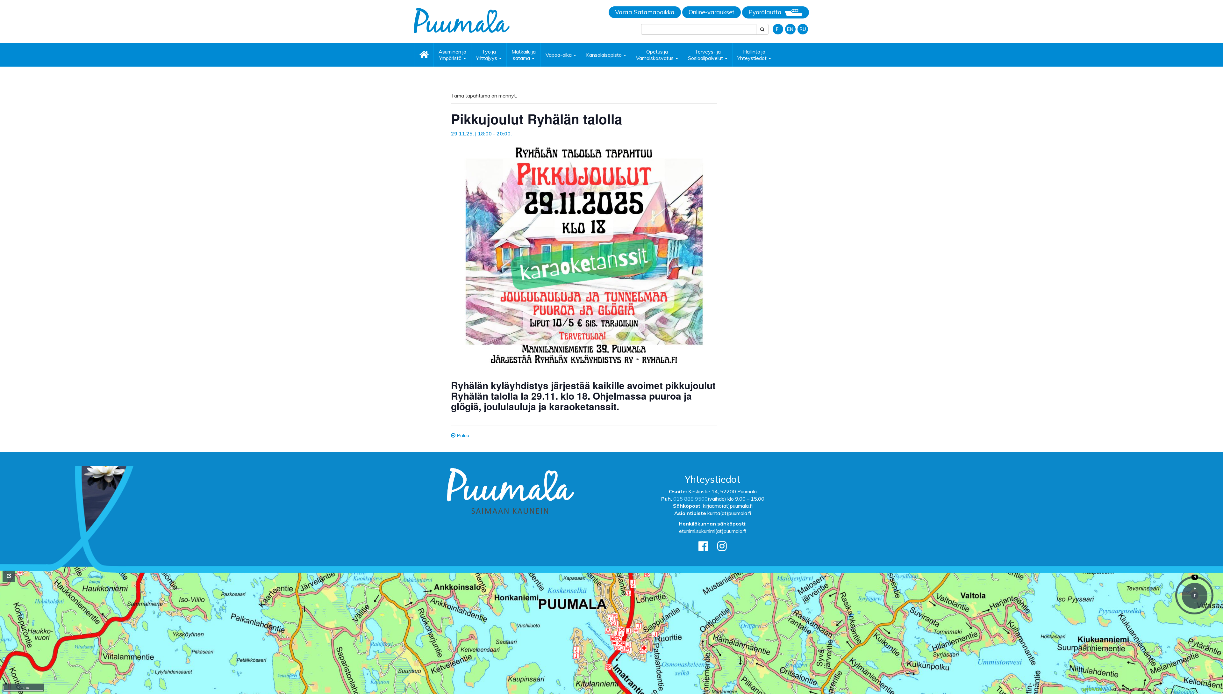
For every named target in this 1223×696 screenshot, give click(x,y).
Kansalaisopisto (604, 55)
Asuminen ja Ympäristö (452, 54)
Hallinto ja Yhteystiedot (752, 54)
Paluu (462, 435)
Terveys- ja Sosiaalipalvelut (706, 54)
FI (778, 29)
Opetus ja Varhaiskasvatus (655, 54)
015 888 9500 (690, 499)
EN (790, 29)
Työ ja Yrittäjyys (487, 54)
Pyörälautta (765, 12)
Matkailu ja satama (523, 54)
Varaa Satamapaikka (645, 12)
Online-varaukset (711, 12)
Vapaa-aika (559, 55)
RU (802, 29)
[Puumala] (462, 20)
